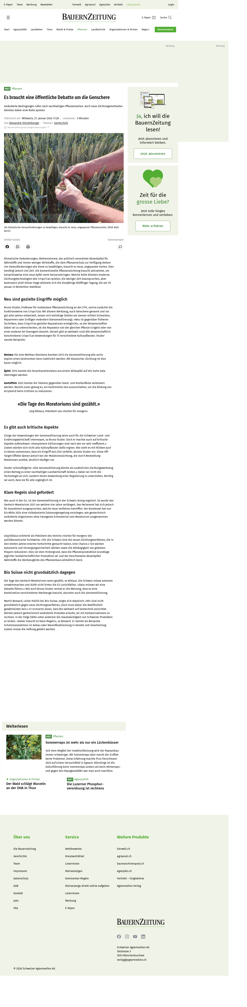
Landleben (37, 29)
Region (146, 29)
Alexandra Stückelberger (24, 123)
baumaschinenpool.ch (130, 863)
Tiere (49, 29)
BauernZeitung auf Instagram (127, 937)
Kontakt (18, 893)
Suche (163, 17)
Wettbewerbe (73, 848)
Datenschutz (20, 878)
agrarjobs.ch (124, 871)
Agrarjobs (104, 4)
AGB (15, 885)
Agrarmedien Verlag (129, 885)
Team (20, 4)
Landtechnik (98, 29)
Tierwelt (76, 4)
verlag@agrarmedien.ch (131, 959)
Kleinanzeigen (73, 871)
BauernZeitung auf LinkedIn (143, 937)
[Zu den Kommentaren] (120, 246)
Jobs (16, 900)
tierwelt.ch (123, 848)
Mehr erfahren (152, 226)
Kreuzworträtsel (74, 856)
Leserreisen (72, 863)
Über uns (21, 837)
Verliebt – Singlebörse (130, 878)
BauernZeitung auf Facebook (119, 937)
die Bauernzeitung (24, 848)
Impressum (20, 871)
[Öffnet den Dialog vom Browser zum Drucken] (28, 246)
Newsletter (46, 4)
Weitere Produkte (133, 837)
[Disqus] (64, 676)
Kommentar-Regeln (77, 878)
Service (72, 837)
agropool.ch (124, 856)
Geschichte (20, 856)
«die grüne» (133, 4)
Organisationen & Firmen (123, 29)
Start (6, 29)
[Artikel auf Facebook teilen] (7, 246)
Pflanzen (82, 29)
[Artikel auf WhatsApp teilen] (17, 246)
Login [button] (171, 4)
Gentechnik (61, 123)
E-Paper (8, 4)
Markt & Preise (64, 29)
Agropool (90, 4)
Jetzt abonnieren (152, 154)
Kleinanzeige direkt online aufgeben (87, 885)
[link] (83, 742)
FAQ (15, 908)
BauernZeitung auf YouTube (135, 937)
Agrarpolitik (20, 29)
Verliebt (118, 4)
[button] (8, 17)
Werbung (31, 4)
